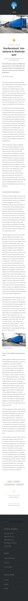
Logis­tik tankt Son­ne (9, 536)
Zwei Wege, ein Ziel (8, 533)
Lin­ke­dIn (6, 588)
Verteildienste (20, 484)
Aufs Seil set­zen (8, 546)
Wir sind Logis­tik (8, 567)
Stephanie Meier (15, 58)
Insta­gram (6, 584)
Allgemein (11, 45)
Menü (14, 12)
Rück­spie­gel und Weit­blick (10, 543)
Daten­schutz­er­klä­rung (9, 558)
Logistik (17, 45)
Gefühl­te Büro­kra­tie (9, 539)
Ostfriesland (17, 481)
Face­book (6, 580)
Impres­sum (6, 562)
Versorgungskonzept (10, 484)
